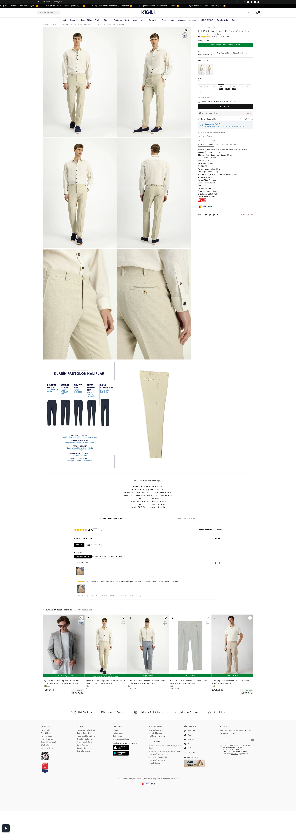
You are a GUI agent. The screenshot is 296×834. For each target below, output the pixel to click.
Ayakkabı (181, 20)
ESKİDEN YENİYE (116, 556)
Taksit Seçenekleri (209, 119)
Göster (249, 113)
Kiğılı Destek (248, 214)
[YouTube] (255, 2)
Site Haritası (45, 745)
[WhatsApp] (214, 214)
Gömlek (107, 20)
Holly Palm (156, 779)
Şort (127, 20)
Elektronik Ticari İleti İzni (157, 760)
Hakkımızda (45, 730)
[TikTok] (258, 2)
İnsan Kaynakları (47, 739)
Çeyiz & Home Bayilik (49, 742)
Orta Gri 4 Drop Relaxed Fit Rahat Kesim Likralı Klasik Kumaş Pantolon (146, 682)
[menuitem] (44, 2)
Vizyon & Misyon (47, 748)
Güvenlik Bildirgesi (155, 733)
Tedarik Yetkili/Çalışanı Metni (158, 757)
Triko (164, 20)
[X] (210, 214)
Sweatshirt (153, 20)
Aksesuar (193, 20)
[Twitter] (251, 2)
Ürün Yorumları (111, 519)
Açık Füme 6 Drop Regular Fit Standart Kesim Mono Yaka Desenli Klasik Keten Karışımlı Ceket (61, 682)
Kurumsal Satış (46, 736)
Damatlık (73, 20)
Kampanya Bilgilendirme (86, 730)
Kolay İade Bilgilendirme (86, 736)
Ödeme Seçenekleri (84, 733)
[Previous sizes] (57, 674)
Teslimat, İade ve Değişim (228, 144)
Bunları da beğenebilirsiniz (59, 610)
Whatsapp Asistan (122, 739)
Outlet (234, 20)
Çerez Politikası (154, 763)
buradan (234, 754)
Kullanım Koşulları (154, 730)
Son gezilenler (85, 610)
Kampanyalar (56, 2)
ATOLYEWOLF (207, 20)
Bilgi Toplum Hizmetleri (156, 736)
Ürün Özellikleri (206, 144)
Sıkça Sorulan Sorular (84, 739)
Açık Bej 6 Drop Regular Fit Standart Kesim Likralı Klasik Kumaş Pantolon (105, 682)
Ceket (134, 20)
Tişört (97, 20)
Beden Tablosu (204, 98)
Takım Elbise (86, 20)
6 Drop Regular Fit (240, 53)
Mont (172, 20)
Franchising (45, 733)
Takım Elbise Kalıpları (84, 742)
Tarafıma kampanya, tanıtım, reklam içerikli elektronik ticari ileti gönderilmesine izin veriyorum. (236, 747)
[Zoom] (80, 82)
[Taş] (201, 69)
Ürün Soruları (185, 519)
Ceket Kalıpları (82, 745)
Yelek (143, 20)
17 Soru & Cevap (223, 36)
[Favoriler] (253, 12)
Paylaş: (200, 214)
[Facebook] (248, 2)
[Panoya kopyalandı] (218, 214)
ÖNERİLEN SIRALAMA (83, 556)
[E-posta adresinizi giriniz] (252, 740)
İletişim (115, 730)
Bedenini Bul (81, 748)
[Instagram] (244, 2)
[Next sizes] (70, 674)
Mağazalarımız (44, 2)
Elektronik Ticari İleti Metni (158, 754)
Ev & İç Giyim (222, 20)
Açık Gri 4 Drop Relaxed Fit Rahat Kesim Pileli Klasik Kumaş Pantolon (188, 682)
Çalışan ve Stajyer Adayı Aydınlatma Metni (164, 751)
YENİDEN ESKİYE (100, 556)
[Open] (6, 828)
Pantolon (118, 20)
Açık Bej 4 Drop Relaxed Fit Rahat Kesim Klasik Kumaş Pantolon (231, 682)
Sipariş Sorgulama (83, 751)
